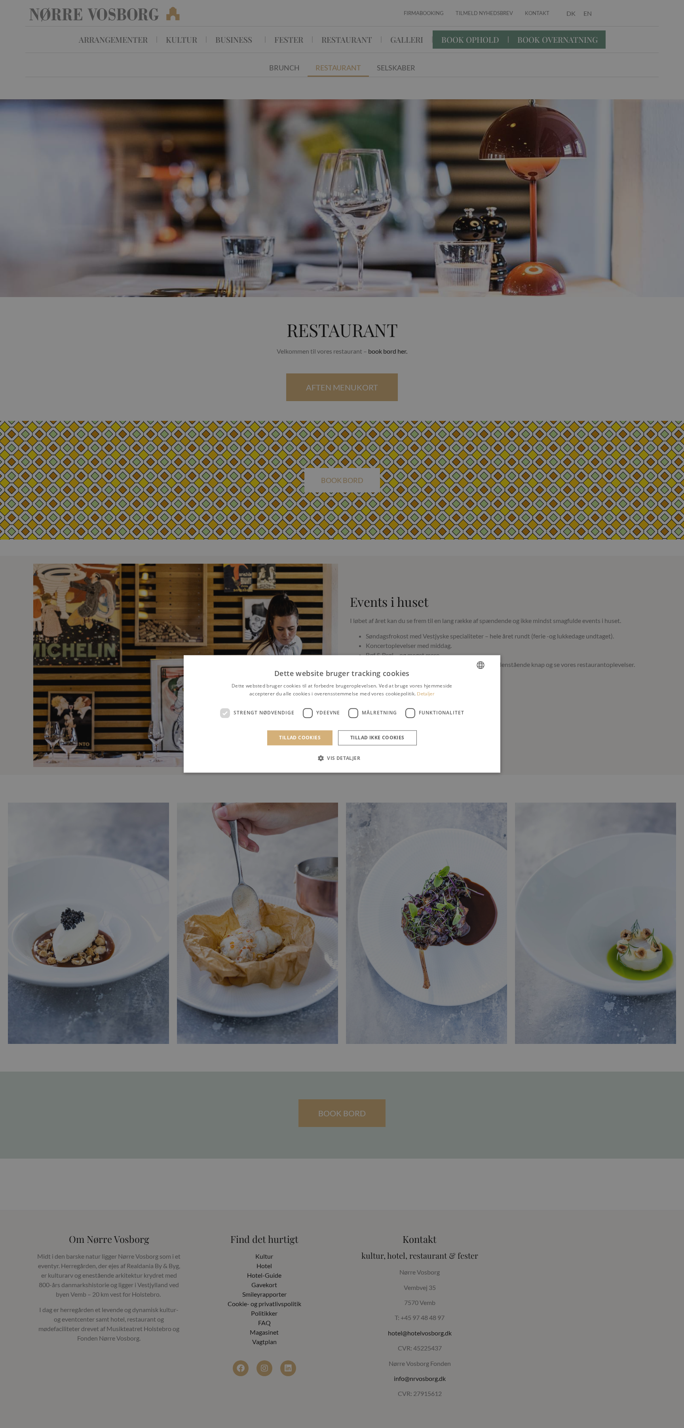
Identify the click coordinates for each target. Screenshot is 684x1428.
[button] (342, 758)
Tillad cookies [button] (300, 737)
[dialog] (342, 714)
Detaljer (425, 694)
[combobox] (480, 665)
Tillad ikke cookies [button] (377, 737)
